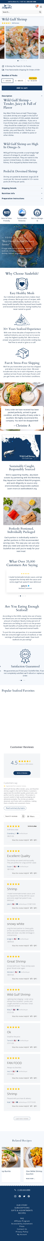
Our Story (22, 1205)
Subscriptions (22, 1208)
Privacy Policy (22, 1232)
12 (32, 81)
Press (22, 1226)
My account (22, 1234)
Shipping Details (9, 188)
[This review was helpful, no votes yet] (31, 840)
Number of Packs (9, 75)
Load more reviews (22, 1119)
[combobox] (22, 12)
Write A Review (22, 773)
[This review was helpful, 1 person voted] (31, 1106)
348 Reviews (15, 23)
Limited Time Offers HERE (22, 2)
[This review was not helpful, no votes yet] (35, 840)
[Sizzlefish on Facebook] (20, 1196)
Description (7, 96)
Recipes (22, 1213)
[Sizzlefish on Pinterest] (29, 1196)
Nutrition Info (8, 193)
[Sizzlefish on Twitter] (24, 1196)
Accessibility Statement (22, 1224)
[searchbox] (12, 816)
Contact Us (22, 1229)
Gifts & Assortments (22, 1210)
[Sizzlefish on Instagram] (15, 1196)
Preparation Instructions (13, 198)
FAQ (22, 1218)
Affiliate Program (22, 1221)
